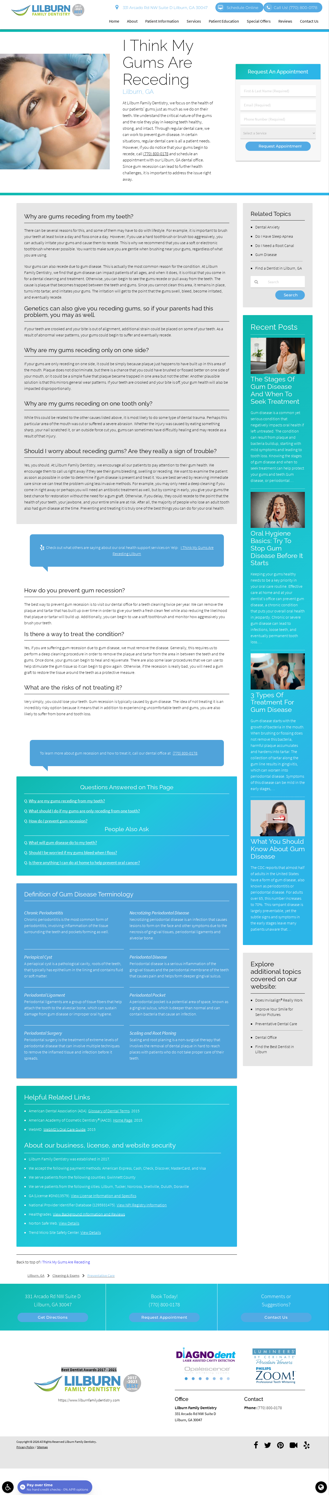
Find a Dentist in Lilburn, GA (278, 268)
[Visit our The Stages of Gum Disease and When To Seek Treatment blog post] (278, 372)
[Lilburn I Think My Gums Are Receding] (55, 168)
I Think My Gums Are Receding (65, 1261)
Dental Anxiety (267, 227)
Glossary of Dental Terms (109, 1110)
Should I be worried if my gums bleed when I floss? (73, 852)
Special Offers (259, 21)
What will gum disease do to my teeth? (63, 842)
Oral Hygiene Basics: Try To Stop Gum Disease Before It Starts (277, 548)
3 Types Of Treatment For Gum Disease (272, 702)
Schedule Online (242, 7)
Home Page (122, 1120)
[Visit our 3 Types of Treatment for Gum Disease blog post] (278, 688)
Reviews (285, 21)
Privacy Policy (25, 1447)
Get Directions (53, 1317)
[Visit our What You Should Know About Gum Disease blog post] (278, 834)
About (132, 21)
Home (114, 21)
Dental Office (266, 1037)
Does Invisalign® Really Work (279, 1000)
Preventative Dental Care (276, 1023)
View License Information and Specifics (103, 1195)
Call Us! (295, 7)
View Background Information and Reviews (89, 1214)
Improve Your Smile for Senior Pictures (274, 1011)
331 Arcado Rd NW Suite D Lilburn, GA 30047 (164, 7)
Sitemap (42, 1447)
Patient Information (162, 21)
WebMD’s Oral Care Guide (64, 1129)
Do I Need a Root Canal (274, 245)
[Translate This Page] (321, 1487)
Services (194, 21)
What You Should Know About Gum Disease (278, 848)
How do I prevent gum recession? (58, 821)
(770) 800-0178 (155, 154)
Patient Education (224, 21)
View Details (69, 1223)
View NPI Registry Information (142, 1204)
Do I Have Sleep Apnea (274, 236)
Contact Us (309, 21)
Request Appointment (164, 1317)
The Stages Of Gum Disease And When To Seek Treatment (275, 390)
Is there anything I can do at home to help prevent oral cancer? (84, 862)
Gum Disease (266, 254)
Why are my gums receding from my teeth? (67, 801)
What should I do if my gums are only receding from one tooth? (84, 811)
